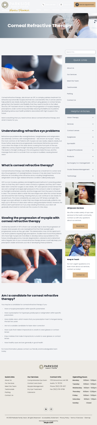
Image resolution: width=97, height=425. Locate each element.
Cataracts (31, 392)
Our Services (72, 74)
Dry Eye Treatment (34, 389)
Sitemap (87, 418)
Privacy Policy (64, 418)
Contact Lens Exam (34, 383)
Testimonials (72, 87)
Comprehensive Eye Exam (37, 380)
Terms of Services (77, 418)
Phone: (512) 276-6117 (58, 386)
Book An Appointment (87, 4)
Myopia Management (35, 386)
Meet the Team (73, 81)
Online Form (68, 4)
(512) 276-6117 (51, 4)
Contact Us (90, 10)
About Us (70, 68)
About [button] (46, 10)
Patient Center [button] (68, 10)
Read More (80, 226)
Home (38, 10)
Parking (81, 10)
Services (55, 10)
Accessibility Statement (50, 418)
